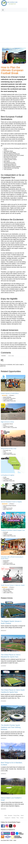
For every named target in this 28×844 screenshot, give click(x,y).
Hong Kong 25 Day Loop (8, 448)
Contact (21, 817)
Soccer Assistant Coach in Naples (11, 502)
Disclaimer (10, 815)
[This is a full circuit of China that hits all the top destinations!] (13, 438)
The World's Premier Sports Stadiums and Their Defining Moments (11, 727)
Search (22, 815)
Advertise (13, 817)
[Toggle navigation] (3, 9)
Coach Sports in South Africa (10, 393)
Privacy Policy (16, 815)
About (5, 815)
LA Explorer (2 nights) (7, 475)
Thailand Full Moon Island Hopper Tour (13, 530)
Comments (3, 355)
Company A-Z (7, 817)
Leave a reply (11, 355)
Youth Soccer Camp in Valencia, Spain (13, 585)
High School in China (7, 422)
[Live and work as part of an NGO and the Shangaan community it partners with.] (13, 547)
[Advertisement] (14, 27)
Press (18, 817)
